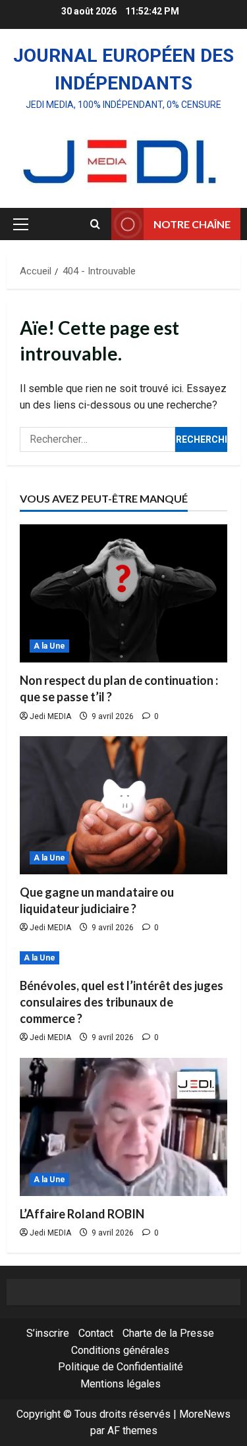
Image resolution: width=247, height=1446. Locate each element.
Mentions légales (120, 1384)
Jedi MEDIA (50, 716)
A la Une (49, 646)
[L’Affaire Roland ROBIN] (123, 1127)
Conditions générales (120, 1350)
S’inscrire (47, 1333)
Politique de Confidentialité (120, 1366)
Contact (95, 1333)
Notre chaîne (192, 224)
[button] (21, 224)
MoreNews (205, 1414)
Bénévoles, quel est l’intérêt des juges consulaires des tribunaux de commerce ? (121, 1002)
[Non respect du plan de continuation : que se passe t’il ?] (123, 593)
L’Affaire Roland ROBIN (82, 1214)
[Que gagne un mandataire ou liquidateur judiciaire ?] (123, 805)
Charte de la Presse (168, 1333)
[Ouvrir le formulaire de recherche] (95, 224)
